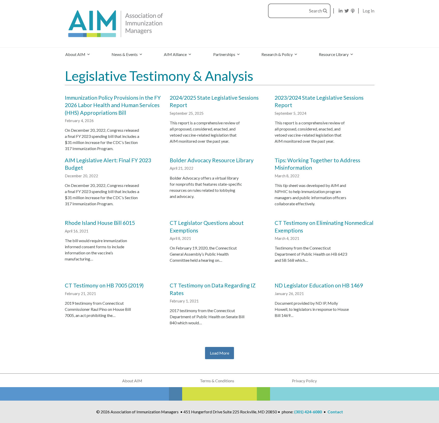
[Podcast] (353, 10)
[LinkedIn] (340, 10)
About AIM (132, 380)
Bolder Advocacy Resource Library (212, 160)
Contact (335, 411)
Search (316, 10)
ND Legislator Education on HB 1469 (319, 285)
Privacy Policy (304, 380)
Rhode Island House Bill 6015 (100, 223)
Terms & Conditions (217, 380)
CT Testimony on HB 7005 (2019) (104, 285)
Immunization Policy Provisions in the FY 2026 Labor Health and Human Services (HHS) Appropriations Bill (113, 105)
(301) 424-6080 (308, 411)
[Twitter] (346, 10)
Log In (368, 10)
